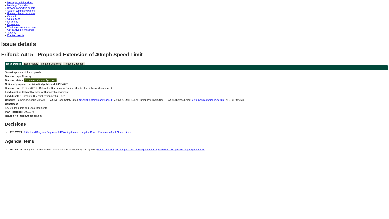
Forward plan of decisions (21, 13)
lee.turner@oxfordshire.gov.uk (208, 100)
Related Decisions (51, 64)
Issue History (31, 64)
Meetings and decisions (20, 2)
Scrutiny (11, 32)
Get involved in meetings (20, 30)
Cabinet (11, 16)
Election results (15, 35)
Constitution (13, 24)
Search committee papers (21, 10)
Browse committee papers (21, 8)
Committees (13, 19)
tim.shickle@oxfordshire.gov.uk (95, 100)
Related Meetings (73, 64)
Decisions (12, 21)
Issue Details (13, 64)
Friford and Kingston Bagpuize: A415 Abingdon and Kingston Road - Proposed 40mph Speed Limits (77, 132)
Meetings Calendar (17, 5)
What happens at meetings (21, 27)
